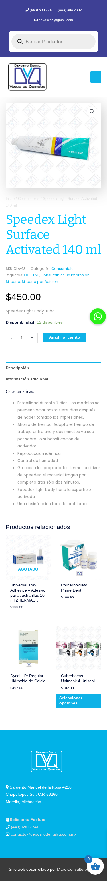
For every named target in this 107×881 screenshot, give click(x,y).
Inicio (10, 199)
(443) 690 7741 (42, 10)
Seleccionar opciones (70, 700)
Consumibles (28, 199)
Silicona (13, 281)
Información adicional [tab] (27, 379)
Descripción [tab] (17, 368)
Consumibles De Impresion (65, 275)
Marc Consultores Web (77, 869)
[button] (92, 112)
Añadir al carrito (64, 337)
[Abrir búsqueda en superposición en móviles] (53, 41)
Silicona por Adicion (40, 281)
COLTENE (31, 275)
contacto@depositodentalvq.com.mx (43, 834)
